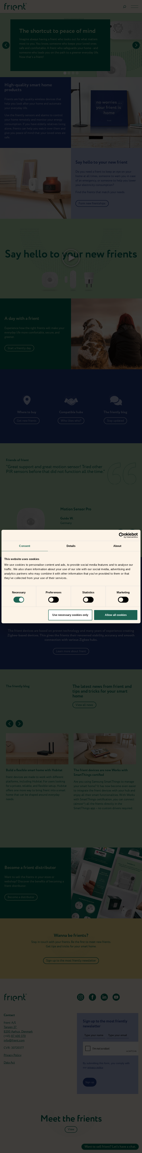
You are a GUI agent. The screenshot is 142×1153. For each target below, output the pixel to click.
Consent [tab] (24, 545)
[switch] (53, 600)
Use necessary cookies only (70, 614)
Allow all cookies (116, 614)
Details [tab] (71, 545)
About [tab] (117, 545)
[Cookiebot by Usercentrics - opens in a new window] (121, 535)
